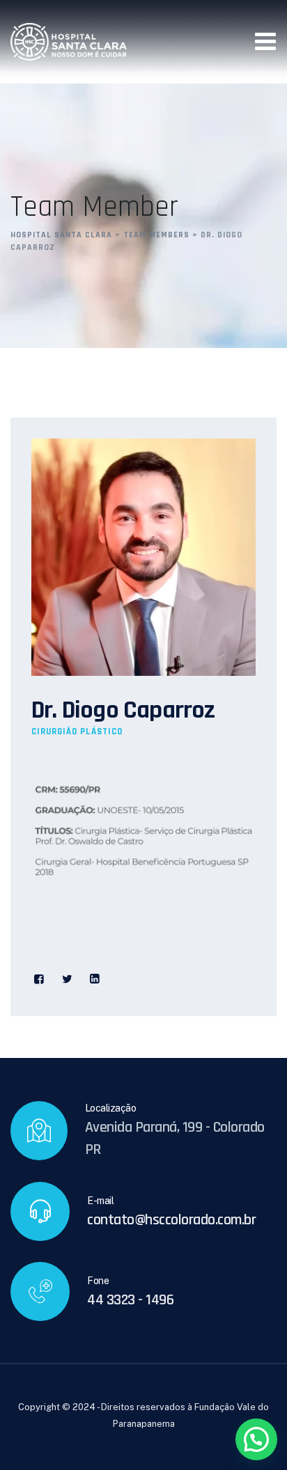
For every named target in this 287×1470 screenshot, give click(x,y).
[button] (256, 1439)
